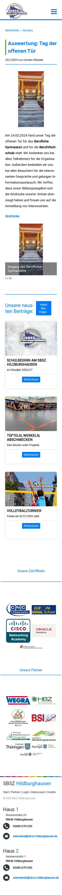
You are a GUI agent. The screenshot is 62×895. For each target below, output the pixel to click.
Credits (51, 792)
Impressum (38, 792)
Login (25, 792)
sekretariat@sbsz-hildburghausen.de (35, 836)
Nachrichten (12, 30)
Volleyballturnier (24, 511)
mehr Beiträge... (43, 308)
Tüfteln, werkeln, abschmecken (23, 437)
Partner (15, 792)
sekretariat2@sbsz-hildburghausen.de (36, 877)
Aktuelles (28, 30)
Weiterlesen (31, 379)
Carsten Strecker (33, 59)
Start (6, 792)
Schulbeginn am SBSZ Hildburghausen (26, 362)
